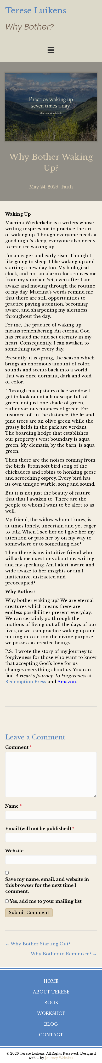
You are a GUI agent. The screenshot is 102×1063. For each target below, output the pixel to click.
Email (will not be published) (39, 828)
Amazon (66, 681)
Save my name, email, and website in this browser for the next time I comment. (47, 885)
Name (13, 806)
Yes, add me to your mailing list (45, 901)
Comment (18, 747)
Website (14, 850)
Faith (67, 186)
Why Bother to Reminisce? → (64, 953)
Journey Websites (59, 1058)
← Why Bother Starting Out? (37, 943)
